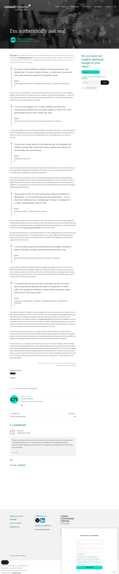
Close (114, 572)
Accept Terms (81, 554)
